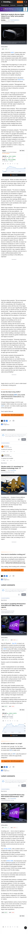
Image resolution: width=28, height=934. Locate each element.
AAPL (12, 52)
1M (7, 163)
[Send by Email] (13, 401)
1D (3, 163)
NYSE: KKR (10, 841)
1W (5, 163)
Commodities (20, 5)
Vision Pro (20, 79)
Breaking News (5, 5)
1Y (12, 163)
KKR (5, 629)
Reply (4, 431)
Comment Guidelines (5, 423)
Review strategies (6, 153)
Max (17, 163)
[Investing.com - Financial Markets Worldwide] (8, 2)
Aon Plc (14, 623)
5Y (14, 163)
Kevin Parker (7, 435)
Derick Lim (6, 426)
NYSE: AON (7, 829)
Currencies (12, 5)
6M (10, 163)
